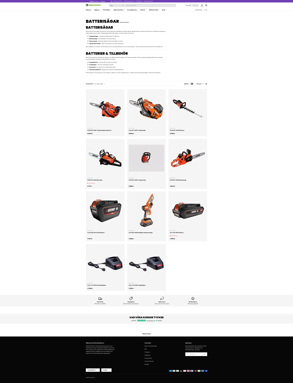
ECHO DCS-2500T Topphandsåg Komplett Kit (99, 130)
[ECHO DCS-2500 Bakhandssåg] (188, 158)
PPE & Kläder (106, 10)
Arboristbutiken (92, 377)
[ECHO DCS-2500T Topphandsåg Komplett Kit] (105, 108)
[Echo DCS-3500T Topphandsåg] (146, 108)
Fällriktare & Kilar (153, 10)
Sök (146, 349)
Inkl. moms (195, 5)
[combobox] (142, 5)
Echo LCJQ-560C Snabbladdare (137, 285)
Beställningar (198, 10)
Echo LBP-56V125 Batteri (177, 232)
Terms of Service (149, 361)
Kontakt (147, 364)
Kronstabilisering (132, 10)
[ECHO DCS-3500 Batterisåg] (105, 158)
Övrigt (163, 10)
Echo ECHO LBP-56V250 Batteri (96, 232)
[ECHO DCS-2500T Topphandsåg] (146, 158)
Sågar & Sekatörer (119, 10)
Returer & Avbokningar (151, 346)
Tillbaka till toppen (146, 333)
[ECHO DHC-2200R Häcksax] (188, 108)
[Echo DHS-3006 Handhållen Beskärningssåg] (146, 211)
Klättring (88, 10)
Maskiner (142, 10)
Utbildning (147, 355)
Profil (205, 10)
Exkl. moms (188, 5)
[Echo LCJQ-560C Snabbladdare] (146, 263)
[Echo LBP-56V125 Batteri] (188, 211)
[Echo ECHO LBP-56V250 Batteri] (105, 211)
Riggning (96, 10)
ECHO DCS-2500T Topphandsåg (137, 180)
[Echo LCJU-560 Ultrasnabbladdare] (105, 263)
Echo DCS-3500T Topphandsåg (137, 130)
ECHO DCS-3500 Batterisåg (94, 180)
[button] (206, 5)
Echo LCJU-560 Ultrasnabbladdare (96, 285)
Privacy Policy (148, 358)
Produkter (147, 352)
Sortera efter (89, 83)
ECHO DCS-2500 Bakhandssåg (178, 180)
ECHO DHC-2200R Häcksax (177, 130)
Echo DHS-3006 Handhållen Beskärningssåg (140, 232)
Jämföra (186, 83)
